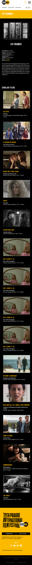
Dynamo (13, 562)
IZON (25, 562)
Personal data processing (7, 550)
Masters (8, 60)
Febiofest (4, 7)
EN (28, 7)
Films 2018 (11, 7)
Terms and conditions (18, 550)
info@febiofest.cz (9, 533)
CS (26, 7)
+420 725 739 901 (22, 533)
